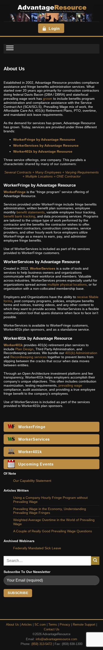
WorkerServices (42, 268)
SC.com (40, 624)
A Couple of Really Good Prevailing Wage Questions (52, 531)
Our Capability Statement (32, 481)
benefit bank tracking (19, 216)
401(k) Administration (81, 353)
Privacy (65, 624)
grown (47, 98)
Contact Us (51, 629)
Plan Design (24, 349)
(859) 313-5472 (41, 644)
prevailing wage (70, 385)
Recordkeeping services (28, 357)
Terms (52, 624)
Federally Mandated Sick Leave (37, 548)
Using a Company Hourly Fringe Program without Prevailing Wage (50, 500)
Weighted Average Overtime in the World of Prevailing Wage (54, 522)
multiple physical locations (67, 284)
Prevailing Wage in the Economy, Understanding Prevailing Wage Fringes (49, 511)
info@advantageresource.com (56, 639)
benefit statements (31, 212)
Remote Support (84, 624)
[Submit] (95, 560)
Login (54, 29)
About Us (12, 624)
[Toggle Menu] (10, 48)
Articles (26, 624)
